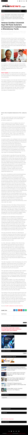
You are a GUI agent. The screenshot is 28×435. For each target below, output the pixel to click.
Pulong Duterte (21, 14)
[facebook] (19, 1)
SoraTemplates (9, 433)
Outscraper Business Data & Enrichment (11, 329)
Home (2, 14)
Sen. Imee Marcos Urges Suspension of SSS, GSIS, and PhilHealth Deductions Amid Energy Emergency (16, 379)
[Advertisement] (14, 101)
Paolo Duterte (14, 14)
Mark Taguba (7, 14)
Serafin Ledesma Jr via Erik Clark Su (14, 305)
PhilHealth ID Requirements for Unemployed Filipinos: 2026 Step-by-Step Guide (16, 384)
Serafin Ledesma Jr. (5, 16)
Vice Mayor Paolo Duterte (15, 16)
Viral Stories (10, 34)
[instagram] (26, 1)
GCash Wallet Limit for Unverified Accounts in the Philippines (14, 389)
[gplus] (24, 1)
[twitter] (21, 1)
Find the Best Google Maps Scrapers (10, 327)
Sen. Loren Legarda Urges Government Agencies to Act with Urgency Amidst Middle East (16, 374)
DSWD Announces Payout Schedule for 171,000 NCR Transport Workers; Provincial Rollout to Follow (16, 369)
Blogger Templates (22, 433)
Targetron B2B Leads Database (9, 330)
